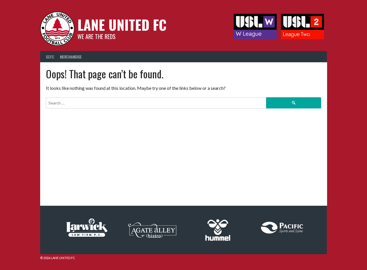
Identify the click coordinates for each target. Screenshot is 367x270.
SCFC (50, 57)
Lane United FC (122, 24)
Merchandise (71, 57)
